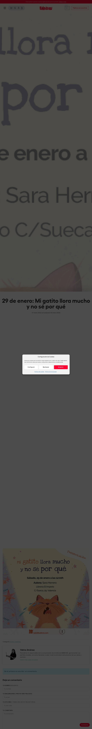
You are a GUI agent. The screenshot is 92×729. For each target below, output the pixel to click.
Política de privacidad (51, 371)
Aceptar (61, 367)
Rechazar (46, 367)
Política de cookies (39, 371)
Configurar (31, 367)
